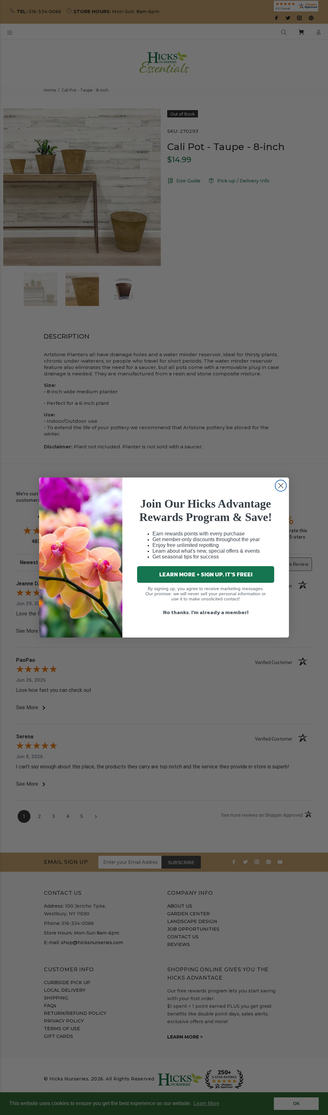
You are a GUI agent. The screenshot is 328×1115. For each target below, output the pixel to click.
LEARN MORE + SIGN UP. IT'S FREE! (205, 574)
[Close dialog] (280, 485)
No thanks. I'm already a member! (206, 612)
